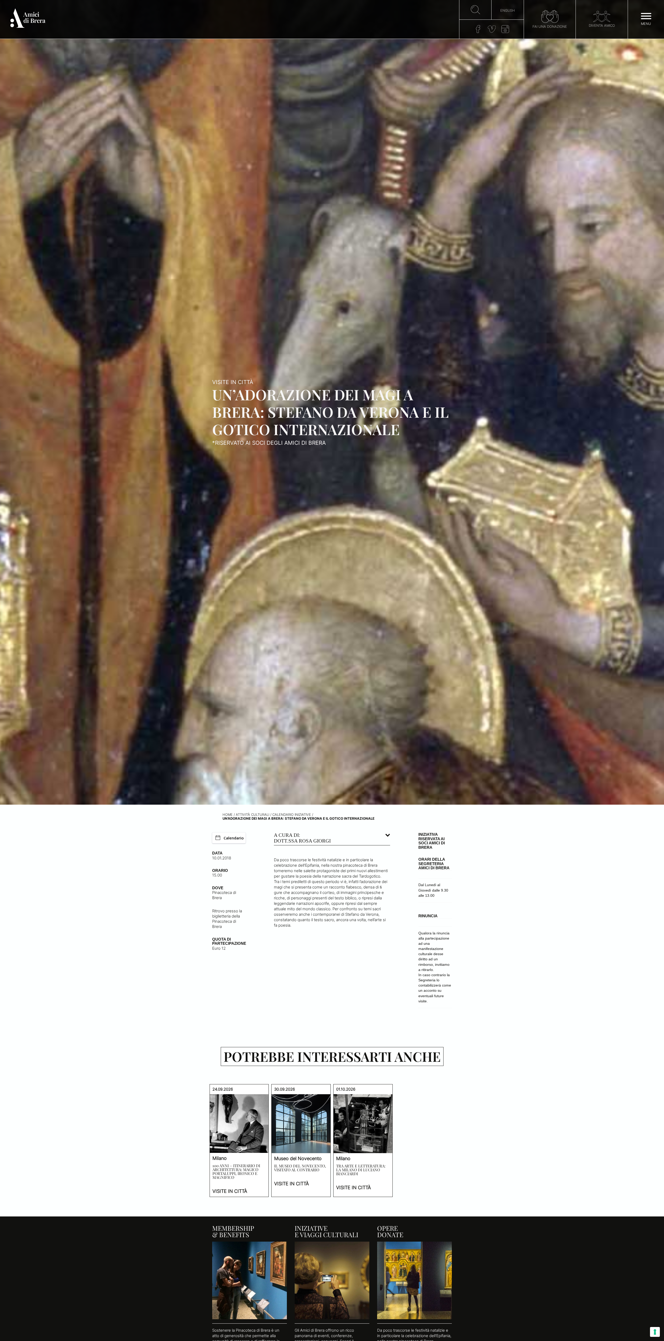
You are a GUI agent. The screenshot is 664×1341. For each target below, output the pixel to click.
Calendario (234, 837)
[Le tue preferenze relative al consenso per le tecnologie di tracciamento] (655, 1332)
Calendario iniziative (291, 815)
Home (228, 815)
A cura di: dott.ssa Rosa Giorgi (302, 838)
